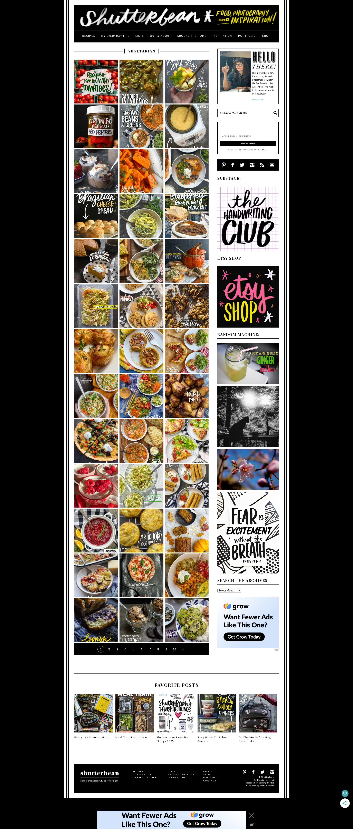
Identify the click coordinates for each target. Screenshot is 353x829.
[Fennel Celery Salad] (141, 486)
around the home (192, 36)
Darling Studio (266, 782)
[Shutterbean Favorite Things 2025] (175, 733)
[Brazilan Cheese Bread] (96, 216)
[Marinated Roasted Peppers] (96, 126)
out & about (160, 36)
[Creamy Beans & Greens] (141, 126)
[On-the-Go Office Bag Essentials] (258, 733)
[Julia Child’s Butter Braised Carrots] (141, 171)
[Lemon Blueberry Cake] (96, 620)
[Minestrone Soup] (141, 441)
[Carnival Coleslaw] (96, 306)
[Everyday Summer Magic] (93, 733)
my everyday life (115, 36)
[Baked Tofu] (187, 396)
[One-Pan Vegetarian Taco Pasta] (187, 575)
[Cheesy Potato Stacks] (96, 351)
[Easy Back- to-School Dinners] (217, 733)
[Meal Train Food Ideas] (134, 733)
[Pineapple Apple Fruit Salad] (187, 81)
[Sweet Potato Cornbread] (96, 261)
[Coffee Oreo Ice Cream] (141, 620)
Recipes (88, 36)
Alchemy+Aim (267, 785)
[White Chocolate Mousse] (96, 486)
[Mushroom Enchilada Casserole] (187, 171)
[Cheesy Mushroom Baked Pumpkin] (187, 261)
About (208, 771)
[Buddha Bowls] (141, 396)
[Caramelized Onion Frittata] (141, 261)
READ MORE (258, 99)
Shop (266, 36)
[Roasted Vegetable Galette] (187, 351)
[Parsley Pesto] (141, 216)
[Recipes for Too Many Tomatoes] (96, 81)
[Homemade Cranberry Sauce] (96, 530)
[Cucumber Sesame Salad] (187, 620)
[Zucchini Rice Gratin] (96, 575)
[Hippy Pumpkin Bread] (187, 530)
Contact (210, 780)
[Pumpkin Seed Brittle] (187, 306)
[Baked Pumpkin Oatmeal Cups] (141, 351)
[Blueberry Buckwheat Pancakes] (187, 216)
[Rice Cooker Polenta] (187, 126)
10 (174, 649)
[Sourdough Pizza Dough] (141, 575)
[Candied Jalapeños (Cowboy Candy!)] (141, 81)
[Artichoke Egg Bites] (141, 530)
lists (139, 36)
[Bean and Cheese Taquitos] (187, 486)
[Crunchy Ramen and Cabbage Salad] (96, 396)
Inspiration (222, 36)
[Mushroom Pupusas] (141, 306)
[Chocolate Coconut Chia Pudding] (96, 171)
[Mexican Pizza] (96, 441)
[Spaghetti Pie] (187, 441)
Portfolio (247, 36)
